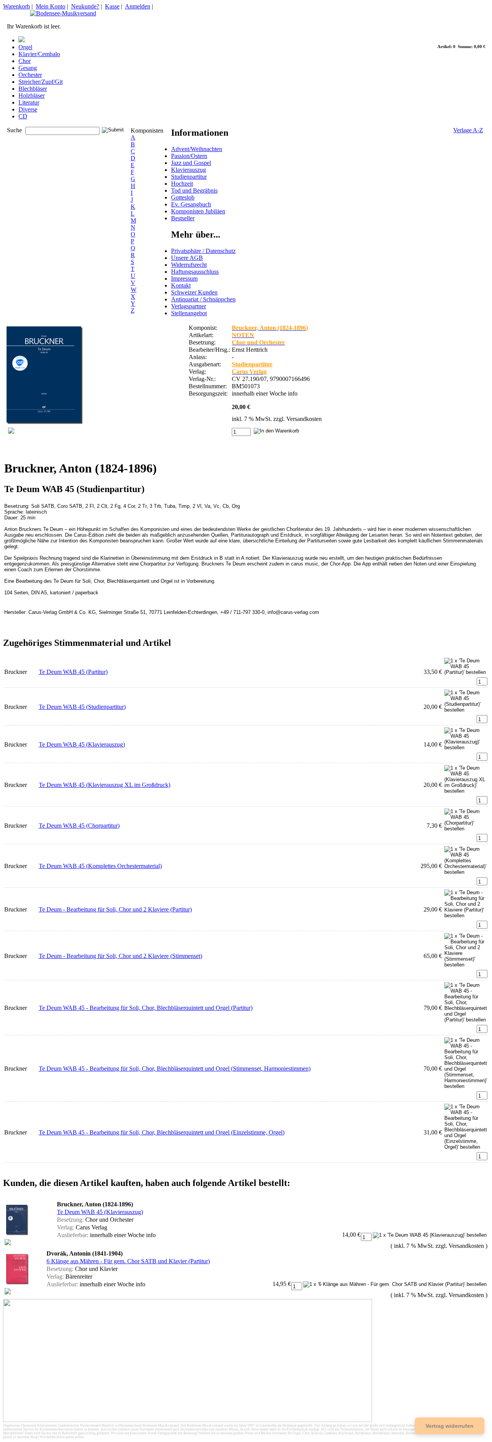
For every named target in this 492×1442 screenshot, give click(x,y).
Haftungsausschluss (195, 271)
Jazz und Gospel (191, 163)
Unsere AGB (187, 257)
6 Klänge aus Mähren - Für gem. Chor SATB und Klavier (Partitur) (128, 1261)
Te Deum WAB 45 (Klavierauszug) (82, 744)
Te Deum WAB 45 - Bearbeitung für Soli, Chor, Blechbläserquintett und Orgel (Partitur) (146, 1008)
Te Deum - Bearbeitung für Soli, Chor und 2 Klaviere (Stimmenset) (120, 956)
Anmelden (137, 6)
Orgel (25, 47)
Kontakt (181, 285)
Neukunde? (85, 6)
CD (22, 116)
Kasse (112, 6)
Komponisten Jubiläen (198, 211)
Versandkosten (304, 419)
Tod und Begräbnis (194, 190)
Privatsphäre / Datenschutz (203, 251)
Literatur (28, 102)
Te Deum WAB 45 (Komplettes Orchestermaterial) (100, 866)
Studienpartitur (189, 176)
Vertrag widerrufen (450, 1426)
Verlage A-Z (468, 130)
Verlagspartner (188, 306)
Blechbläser (32, 88)
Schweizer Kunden (194, 292)
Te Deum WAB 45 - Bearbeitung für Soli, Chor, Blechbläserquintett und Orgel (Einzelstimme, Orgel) (161, 1132)
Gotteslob (182, 197)
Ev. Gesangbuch (191, 204)
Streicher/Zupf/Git (40, 81)
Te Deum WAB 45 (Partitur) (73, 672)
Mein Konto (50, 6)
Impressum (184, 278)
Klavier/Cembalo (39, 54)
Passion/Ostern (189, 156)
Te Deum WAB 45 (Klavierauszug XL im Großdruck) (104, 785)
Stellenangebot (189, 313)
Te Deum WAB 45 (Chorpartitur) (79, 825)
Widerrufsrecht (189, 264)
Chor (24, 61)
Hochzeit (182, 183)
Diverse (27, 109)
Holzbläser (31, 95)
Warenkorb (16, 6)
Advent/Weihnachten (196, 149)
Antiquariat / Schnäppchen (203, 299)
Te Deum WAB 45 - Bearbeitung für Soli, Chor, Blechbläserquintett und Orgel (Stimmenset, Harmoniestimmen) (175, 1068)
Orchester (30, 75)
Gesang (27, 68)
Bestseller (182, 218)
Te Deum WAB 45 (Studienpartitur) (82, 707)
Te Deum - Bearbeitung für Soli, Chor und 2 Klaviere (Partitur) (115, 909)
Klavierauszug (188, 169)
